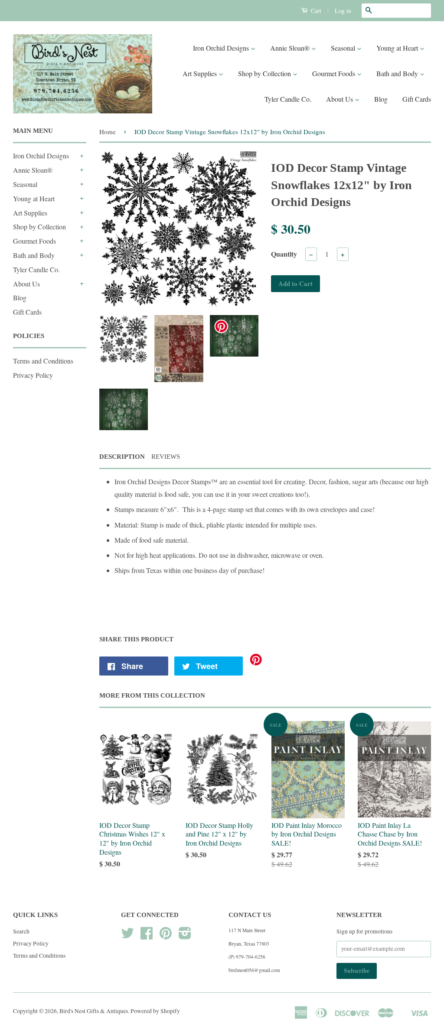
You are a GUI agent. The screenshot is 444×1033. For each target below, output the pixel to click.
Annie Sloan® (290, 47)
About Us (340, 98)
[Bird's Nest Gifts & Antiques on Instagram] (185, 936)
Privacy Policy (33, 375)
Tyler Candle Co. (287, 98)
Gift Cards (416, 98)
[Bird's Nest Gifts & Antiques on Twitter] (127, 936)
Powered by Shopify (155, 1011)
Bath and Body (398, 73)
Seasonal (344, 47)
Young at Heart (398, 47)
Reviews (165, 456)
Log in (343, 10)
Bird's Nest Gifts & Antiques (93, 1011)
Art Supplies (201, 73)
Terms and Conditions (43, 360)
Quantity (284, 254)
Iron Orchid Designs (222, 47)
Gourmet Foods (334, 73)
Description (122, 456)
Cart (315, 10)
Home (107, 131)
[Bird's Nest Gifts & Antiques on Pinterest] (165, 936)
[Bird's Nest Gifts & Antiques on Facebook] (146, 936)
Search (21, 931)
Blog (381, 98)
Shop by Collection (265, 73)
